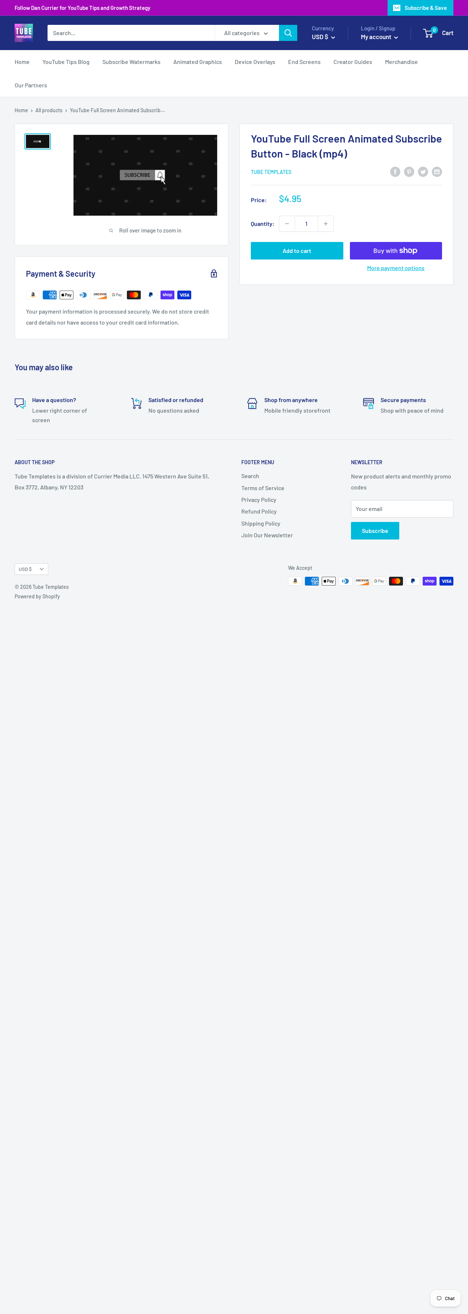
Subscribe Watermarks (131, 61)
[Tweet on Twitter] (423, 171)
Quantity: (263, 223)
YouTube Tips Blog (66, 61)
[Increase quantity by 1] (325, 223)
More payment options (395, 267)
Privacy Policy (258, 499)
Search (250, 475)
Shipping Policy (260, 523)
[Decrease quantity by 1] (287, 223)
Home (22, 61)
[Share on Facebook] (395, 171)
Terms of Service (262, 487)
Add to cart (297, 250)
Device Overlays (255, 61)
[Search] (288, 33)
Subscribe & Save (426, 7)
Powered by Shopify (37, 596)
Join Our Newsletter (267, 534)
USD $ (25, 569)
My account (376, 36)
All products (49, 110)
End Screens (304, 61)
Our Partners (31, 85)
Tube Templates (271, 172)
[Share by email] (437, 171)
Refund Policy (259, 511)
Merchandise (401, 61)
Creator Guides (352, 61)
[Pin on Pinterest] (409, 171)
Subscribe (375, 530)
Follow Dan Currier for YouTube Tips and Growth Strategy (82, 7)
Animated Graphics (197, 61)
